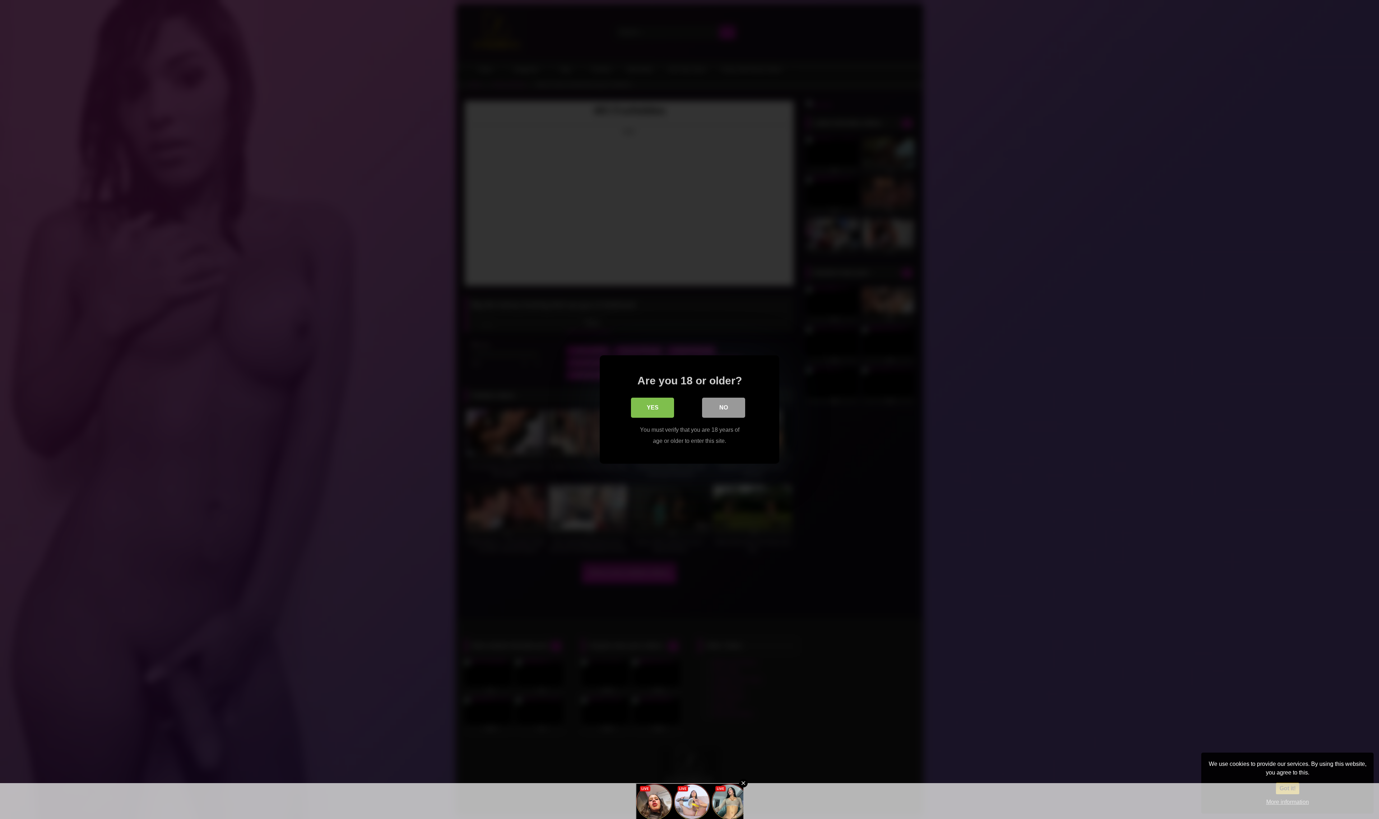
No (723, 407)
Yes (653, 407)
